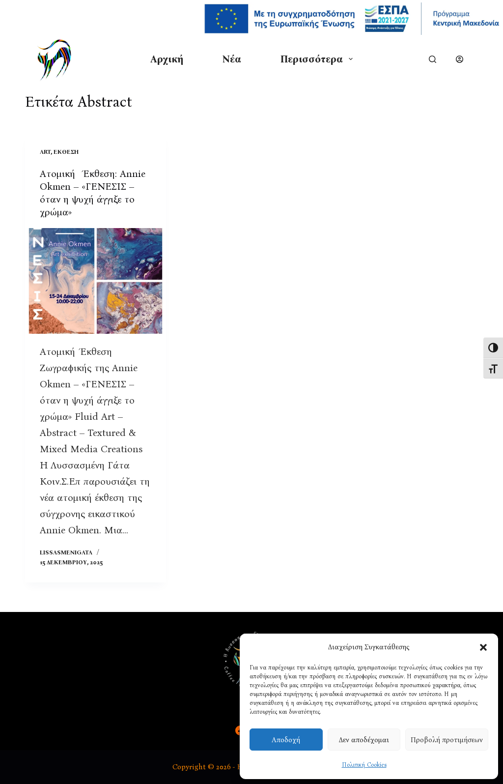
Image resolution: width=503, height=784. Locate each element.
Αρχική (166, 59)
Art (45, 151)
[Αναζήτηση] (432, 59)
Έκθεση (66, 151)
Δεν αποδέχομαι (364, 739)
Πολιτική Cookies (364, 764)
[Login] (459, 59)
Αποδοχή (286, 739)
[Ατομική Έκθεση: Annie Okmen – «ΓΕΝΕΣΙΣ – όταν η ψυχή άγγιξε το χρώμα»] (95, 281)
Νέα (232, 59)
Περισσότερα (311, 59)
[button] (483, 647)
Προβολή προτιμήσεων (447, 739)
